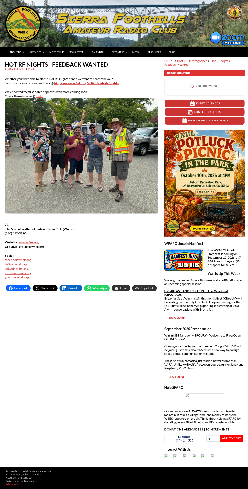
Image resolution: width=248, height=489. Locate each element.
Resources (154, 52)
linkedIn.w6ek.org (17, 268)
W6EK (31, 68)
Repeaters (118, 52)
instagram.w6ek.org (18, 273)
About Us (15, 52)
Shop (172, 52)
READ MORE (177, 318)
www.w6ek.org (29, 242)
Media (136, 52)
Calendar (98, 52)
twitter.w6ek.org (16, 264)
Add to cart (231, 438)
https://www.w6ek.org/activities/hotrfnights (86, 83)
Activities (35, 52)
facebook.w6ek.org (18, 260)
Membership (56, 52)
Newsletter (76, 52)
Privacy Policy (13, 484)
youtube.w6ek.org (17, 277)
